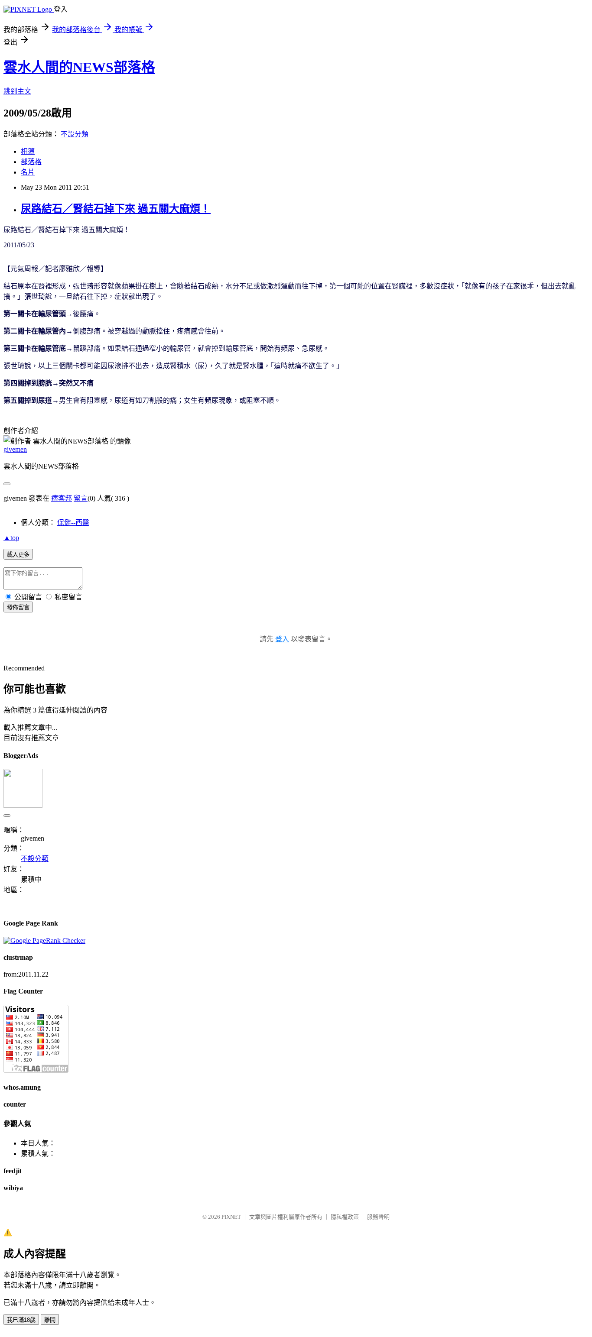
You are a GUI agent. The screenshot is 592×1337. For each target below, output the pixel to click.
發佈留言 (18, 607)
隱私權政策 (345, 1217)
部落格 (31, 161)
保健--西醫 (73, 522)
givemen (15, 449)
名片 (28, 172)
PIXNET (231, 1217)
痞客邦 (61, 498)
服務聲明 (378, 1217)
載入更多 (18, 554)
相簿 (28, 151)
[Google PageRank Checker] (44, 940)
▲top (11, 537)
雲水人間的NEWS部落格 (79, 67)
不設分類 (74, 134)
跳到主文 (17, 91)
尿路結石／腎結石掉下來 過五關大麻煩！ (116, 208)
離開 (49, 1320)
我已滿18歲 (21, 1320)
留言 (81, 498)
